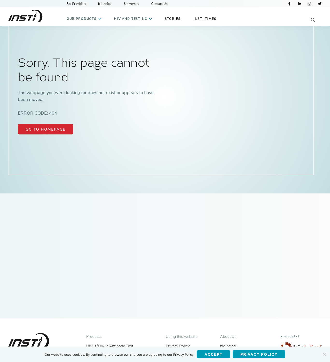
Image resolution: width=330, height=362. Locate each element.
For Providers (76, 4)
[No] (324, 354)
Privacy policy (259, 354)
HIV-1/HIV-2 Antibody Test (109, 346)
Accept (213, 354)
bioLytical (105, 4)
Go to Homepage (45, 129)
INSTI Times (205, 19)
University (131, 4)
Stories (173, 19)
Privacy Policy (178, 346)
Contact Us (159, 4)
